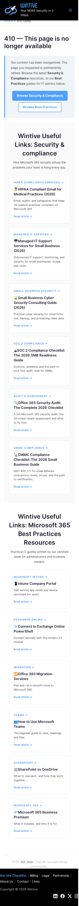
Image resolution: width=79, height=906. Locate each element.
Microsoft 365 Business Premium (36, 814)
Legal (45, 875)
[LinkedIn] (55, 896)
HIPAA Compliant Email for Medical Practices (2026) (38, 191)
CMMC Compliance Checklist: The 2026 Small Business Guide (35, 460)
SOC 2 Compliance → (31, 343)
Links (36, 881)
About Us (6, 881)
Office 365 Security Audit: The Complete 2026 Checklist (38, 405)
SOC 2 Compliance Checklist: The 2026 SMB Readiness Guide (39, 355)
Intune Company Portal (37, 583)
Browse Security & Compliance (40, 96)
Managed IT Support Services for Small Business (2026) (37, 246)
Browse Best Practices (40, 107)
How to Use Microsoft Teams (34, 724)
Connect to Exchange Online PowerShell (39, 628)
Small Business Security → (37, 290)
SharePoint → (25, 762)
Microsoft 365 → (28, 805)
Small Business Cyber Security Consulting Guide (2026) (35, 303)
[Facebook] (62, 896)
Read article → (23, 216)
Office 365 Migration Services (33, 676)
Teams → (21, 715)
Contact (23, 881)
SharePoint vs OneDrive (38, 769)
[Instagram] (77, 896)
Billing (34, 875)
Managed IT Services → (33, 234)
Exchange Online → (30, 619)
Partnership (61, 875)
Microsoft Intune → (31, 576)
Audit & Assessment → (32, 396)
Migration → (24, 667)
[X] (70, 896)
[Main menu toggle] (70, 10)
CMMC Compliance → (31, 447)
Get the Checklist (13, 875)
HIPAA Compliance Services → (39, 182)
